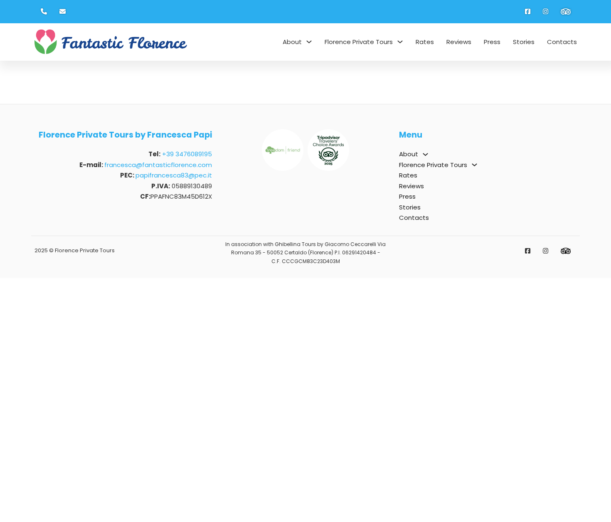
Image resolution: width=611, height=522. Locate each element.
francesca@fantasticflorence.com (158, 164)
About (292, 41)
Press (492, 41)
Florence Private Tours (359, 41)
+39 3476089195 (187, 154)
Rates (425, 41)
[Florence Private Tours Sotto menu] (400, 42)
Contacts (562, 41)
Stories (524, 41)
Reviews (458, 41)
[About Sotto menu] (309, 42)
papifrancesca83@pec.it (174, 175)
